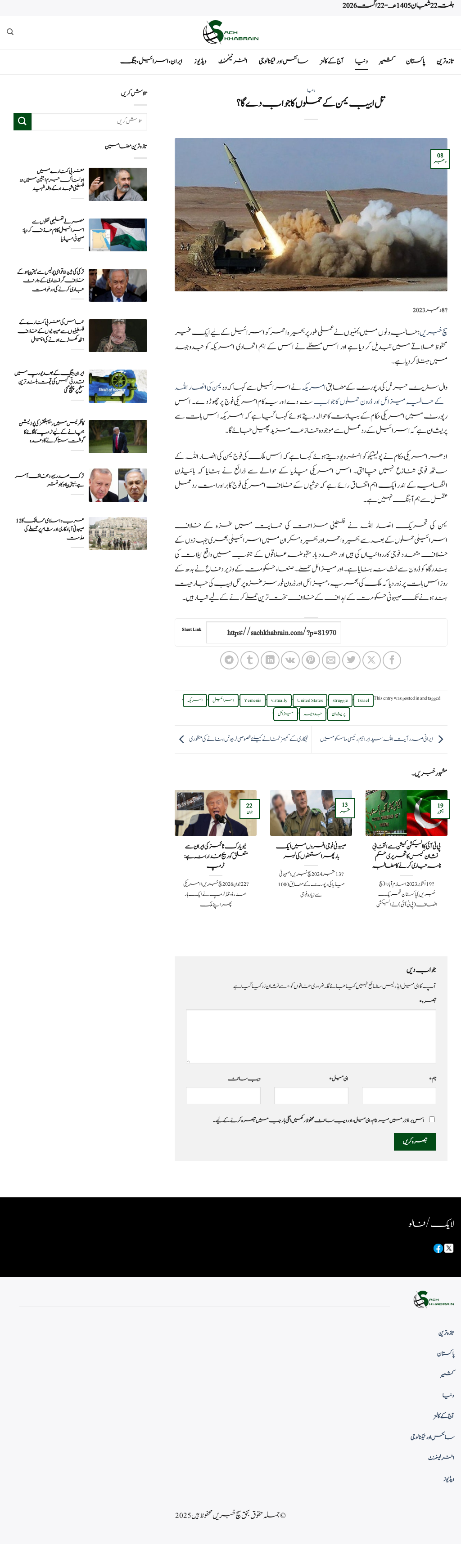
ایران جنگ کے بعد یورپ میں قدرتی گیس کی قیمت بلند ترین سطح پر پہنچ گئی (49, 382)
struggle (340, 700)
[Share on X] (371, 660)
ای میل (338, 1078)
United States (310, 700)
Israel (363, 700)
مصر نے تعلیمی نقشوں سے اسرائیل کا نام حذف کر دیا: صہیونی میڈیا (53, 230)
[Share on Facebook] (392, 660)
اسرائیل (223, 700)
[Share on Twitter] (351, 660)
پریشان (339, 714)
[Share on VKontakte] (290, 660)
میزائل (286, 714)
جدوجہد (312, 714)
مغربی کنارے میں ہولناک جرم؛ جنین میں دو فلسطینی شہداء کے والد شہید (52, 180)
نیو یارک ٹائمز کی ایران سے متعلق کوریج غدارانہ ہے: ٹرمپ (216, 856)
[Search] (10, 31)
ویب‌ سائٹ (244, 1078)
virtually (279, 700)
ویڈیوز (200, 61)
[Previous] (449, 865)
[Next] (173, 865)
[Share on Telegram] (229, 660)
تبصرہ (427, 1001)
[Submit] (23, 121)
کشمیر (387, 61)
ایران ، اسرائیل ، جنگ (151, 61)
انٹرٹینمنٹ (232, 61)
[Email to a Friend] (331, 660)
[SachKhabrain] (230, 32)
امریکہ (314, 387)
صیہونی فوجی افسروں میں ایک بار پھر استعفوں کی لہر (311, 851)
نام (432, 1078)
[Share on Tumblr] (249, 660)
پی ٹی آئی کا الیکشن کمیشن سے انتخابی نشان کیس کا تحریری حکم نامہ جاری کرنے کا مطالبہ (406, 856)
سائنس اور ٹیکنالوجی (283, 61)
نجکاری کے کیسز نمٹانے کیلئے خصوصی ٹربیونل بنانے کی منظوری (248, 739)
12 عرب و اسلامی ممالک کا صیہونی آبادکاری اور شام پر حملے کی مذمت (50, 529)
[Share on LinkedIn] (270, 660)
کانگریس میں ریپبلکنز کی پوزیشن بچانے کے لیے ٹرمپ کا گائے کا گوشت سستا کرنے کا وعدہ (51, 432)
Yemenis (252, 700)
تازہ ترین (445, 61)
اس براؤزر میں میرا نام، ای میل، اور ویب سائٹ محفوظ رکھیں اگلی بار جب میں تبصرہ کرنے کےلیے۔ (319, 1120)
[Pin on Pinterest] (311, 660)
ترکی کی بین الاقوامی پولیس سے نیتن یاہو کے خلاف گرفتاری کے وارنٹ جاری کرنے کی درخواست (50, 281)
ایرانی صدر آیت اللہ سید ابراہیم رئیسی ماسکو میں (376, 739)
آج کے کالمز (331, 61)
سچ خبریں (433, 332)
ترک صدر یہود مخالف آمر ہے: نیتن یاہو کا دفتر (49, 480)
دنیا (361, 61)
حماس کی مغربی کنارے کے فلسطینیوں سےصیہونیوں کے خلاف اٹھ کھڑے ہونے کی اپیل (51, 331)
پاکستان (415, 61)
